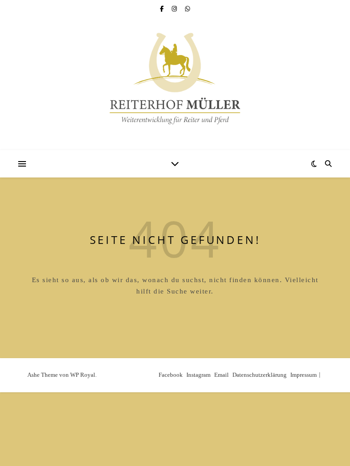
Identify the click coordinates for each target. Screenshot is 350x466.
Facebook (171, 374)
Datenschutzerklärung (259, 374)
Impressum (303, 374)
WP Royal (82, 374)
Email (221, 374)
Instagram (198, 374)
